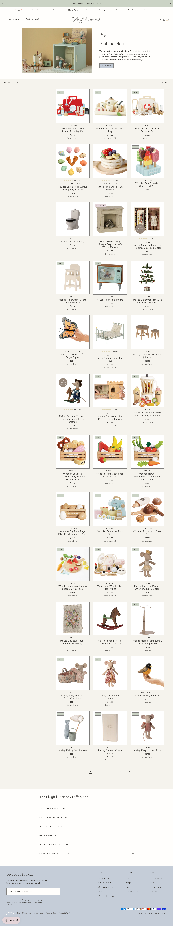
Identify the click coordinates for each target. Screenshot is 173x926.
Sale (145, 10)
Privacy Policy (39, 913)
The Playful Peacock (159, 913)
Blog (156, 10)
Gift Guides (132, 10)
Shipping (130, 882)
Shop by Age (104, 10)
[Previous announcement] (3, 3)
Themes (88, 10)
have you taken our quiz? (23, 20)
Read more (106, 65)
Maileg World (73, 10)
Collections (56, 10)
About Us (103, 878)
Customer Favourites (37, 10)
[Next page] (129, 771)
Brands (118, 10)
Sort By (163, 82)
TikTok (154, 891)
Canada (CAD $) (64, 913)
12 (119, 772)
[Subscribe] (56, 891)
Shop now (98, 3)
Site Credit (139, 913)
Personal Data (51, 913)
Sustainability (105, 887)
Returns (130, 887)
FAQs (129, 878)
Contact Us (132, 891)
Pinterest (155, 882)
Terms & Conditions (24, 913)
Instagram (156, 878)
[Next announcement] (170, 3)
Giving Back (104, 882)
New (19, 10)
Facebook (156, 887)
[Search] (156, 19)
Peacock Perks (106, 896)
